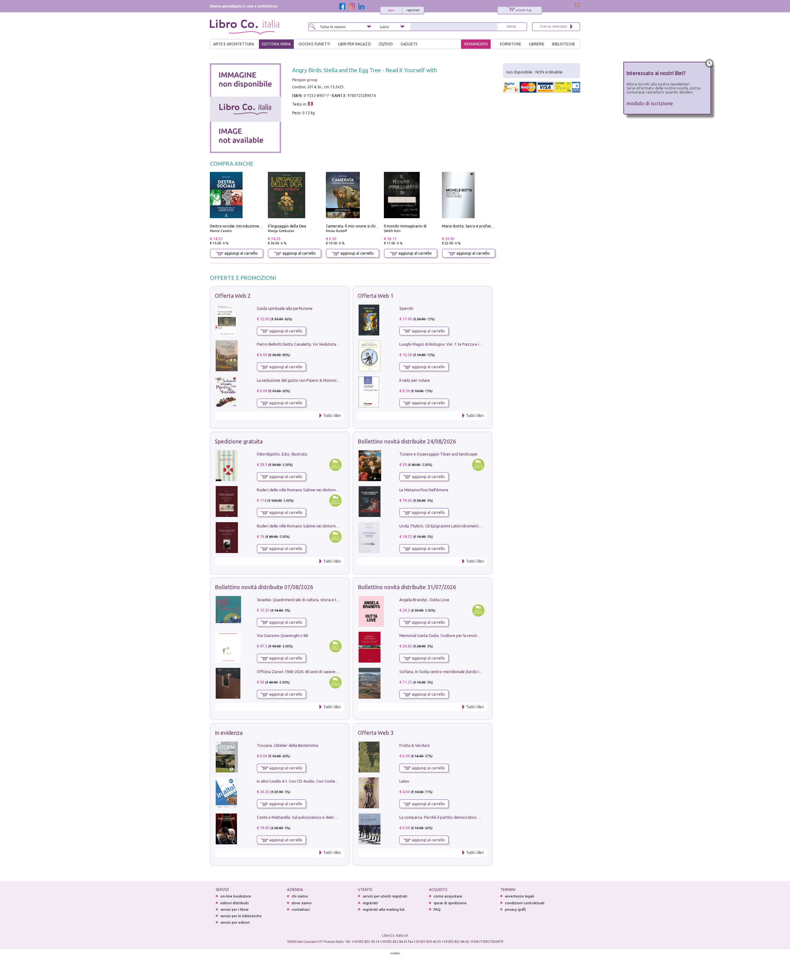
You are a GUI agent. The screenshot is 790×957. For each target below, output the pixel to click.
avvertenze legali (519, 896)
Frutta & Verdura (414, 745)
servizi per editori (235, 922)
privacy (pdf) (515, 909)
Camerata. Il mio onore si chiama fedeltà (361, 226)
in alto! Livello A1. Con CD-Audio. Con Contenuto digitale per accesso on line (325, 781)
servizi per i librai (234, 909)
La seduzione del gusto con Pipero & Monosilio (299, 380)
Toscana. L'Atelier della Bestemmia (287, 745)
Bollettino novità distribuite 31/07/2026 (407, 587)
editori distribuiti (234, 903)
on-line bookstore (235, 896)
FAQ (437, 909)
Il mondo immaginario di (405, 226)
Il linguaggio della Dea (287, 226)
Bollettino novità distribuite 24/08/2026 (407, 441)
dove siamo (302, 903)
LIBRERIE (536, 44)
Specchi (406, 308)
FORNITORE (510, 44)
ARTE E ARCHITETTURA (233, 44)
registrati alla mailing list (384, 909)
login (391, 10)
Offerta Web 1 (375, 296)
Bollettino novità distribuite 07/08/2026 (264, 587)
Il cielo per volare (414, 380)
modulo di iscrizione (649, 103)
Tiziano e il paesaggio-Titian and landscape (438, 454)
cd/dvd (386, 44)
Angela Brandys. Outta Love (424, 599)
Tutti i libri (332, 416)
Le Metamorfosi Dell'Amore (423, 490)
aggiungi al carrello (240, 253)
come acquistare (448, 896)
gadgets (409, 44)
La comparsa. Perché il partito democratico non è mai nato (451, 817)
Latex (404, 781)
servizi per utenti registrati (385, 896)
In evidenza (229, 733)
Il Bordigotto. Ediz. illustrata (282, 454)
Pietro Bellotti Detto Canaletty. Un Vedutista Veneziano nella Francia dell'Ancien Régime (335, 344)
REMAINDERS (476, 44)
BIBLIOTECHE (563, 44)
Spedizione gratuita (239, 441)
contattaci (301, 909)
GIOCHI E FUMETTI (314, 44)
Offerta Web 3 (375, 733)
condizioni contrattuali (524, 903)
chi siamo (300, 896)
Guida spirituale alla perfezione (285, 308)
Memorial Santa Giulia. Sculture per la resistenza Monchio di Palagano (461, 635)
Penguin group (305, 80)
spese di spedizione (450, 903)
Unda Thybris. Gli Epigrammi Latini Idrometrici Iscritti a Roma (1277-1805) (464, 526)
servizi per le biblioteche (241, 916)
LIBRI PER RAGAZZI (354, 44)
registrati (413, 10)
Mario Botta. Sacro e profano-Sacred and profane (485, 226)
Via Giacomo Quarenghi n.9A (282, 635)
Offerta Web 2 (233, 296)
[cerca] (511, 27)
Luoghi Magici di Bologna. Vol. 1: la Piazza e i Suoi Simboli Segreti (458, 344)
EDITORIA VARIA (276, 44)
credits (395, 953)
